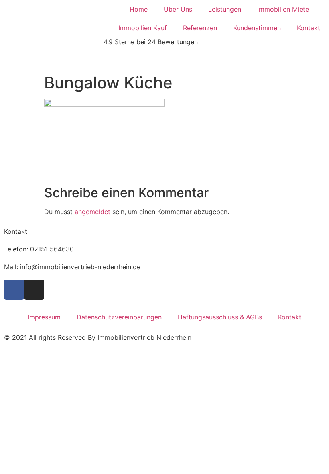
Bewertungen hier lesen (35, 59)
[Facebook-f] (14, 290)
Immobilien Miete (283, 9)
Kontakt (308, 28)
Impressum (44, 317)
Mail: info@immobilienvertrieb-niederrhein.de (72, 267)
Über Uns (178, 9)
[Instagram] (34, 290)
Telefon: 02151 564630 (39, 249)
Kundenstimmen (257, 28)
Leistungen (224, 9)
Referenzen (200, 28)
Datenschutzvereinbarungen (119, 317)
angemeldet (92, 212)
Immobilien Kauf (142, 28)
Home (139, 9)
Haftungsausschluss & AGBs (220, 317)
